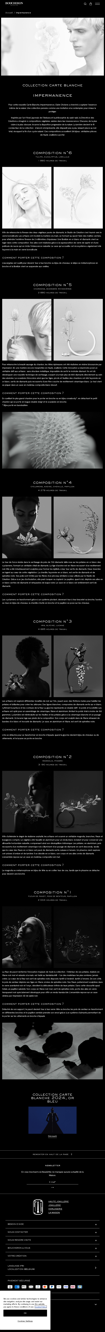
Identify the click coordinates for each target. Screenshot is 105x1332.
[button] (52, 1187)
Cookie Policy (40, 1307)
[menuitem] (91, 3)
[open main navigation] (97, 3)
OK (25, 1313)
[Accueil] (38, 1207)
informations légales (21, 1304)
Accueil (9, 12)
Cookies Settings (25, 1321)
